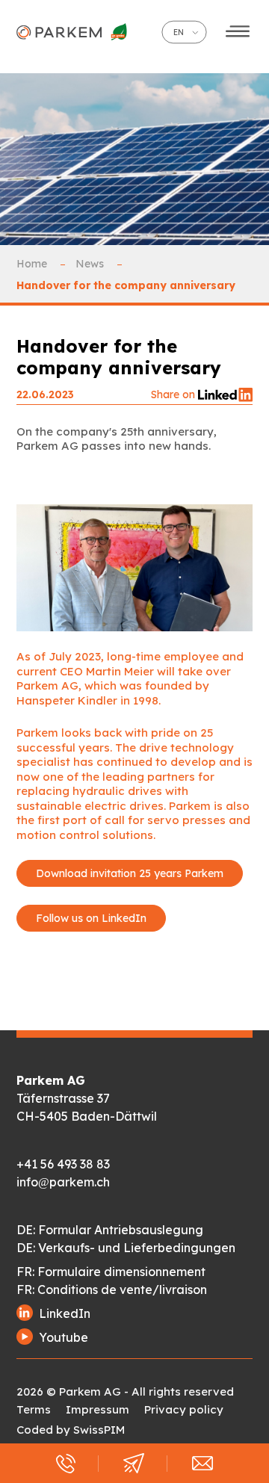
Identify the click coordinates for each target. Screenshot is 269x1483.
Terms (33, 1409)
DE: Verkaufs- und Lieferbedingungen (125, 1247)
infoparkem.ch (63, 1181)
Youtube (63, 1337)
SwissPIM (99, 1429)
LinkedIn (64, 1313)
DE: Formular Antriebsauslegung (109, 1229)
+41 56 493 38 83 (63, 1164)
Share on (174, 394)
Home (33, 263)
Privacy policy (183, 1409)
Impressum (97, 1409)
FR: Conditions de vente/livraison (111, 1289)
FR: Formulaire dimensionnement (110, 1271)
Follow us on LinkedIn (91, 918)
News (91, 263)
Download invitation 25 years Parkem (129, 873)
